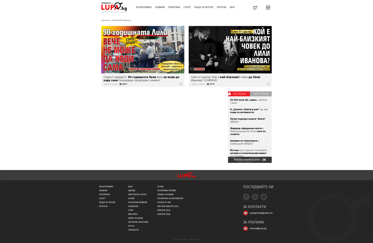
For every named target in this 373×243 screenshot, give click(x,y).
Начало (105, 20)
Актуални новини (137, 202)
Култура (221, 7)
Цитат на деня (135, 218)
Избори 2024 (163, 210)
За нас (160, 186)
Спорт (187, 7)
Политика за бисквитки (170, 198)
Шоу (232, 7)
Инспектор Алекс (137, 194)
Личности (133, 230)
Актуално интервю (138, 222)
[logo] (114, 7)
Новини (160, 7)
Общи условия (165, 194)
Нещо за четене (203, 7)
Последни (239, 93)
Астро (131, 226)
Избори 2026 (163, 214)
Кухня (131, 198)
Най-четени (260, 93)
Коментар (133, 206)
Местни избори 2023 (167, 206)
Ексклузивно (144, 7)
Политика (174, 7)
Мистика (132, 214)
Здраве (131, 190)
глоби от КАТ (164, 202)
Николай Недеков (121, 20)
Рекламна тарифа (166, 190)
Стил (130, 210)
